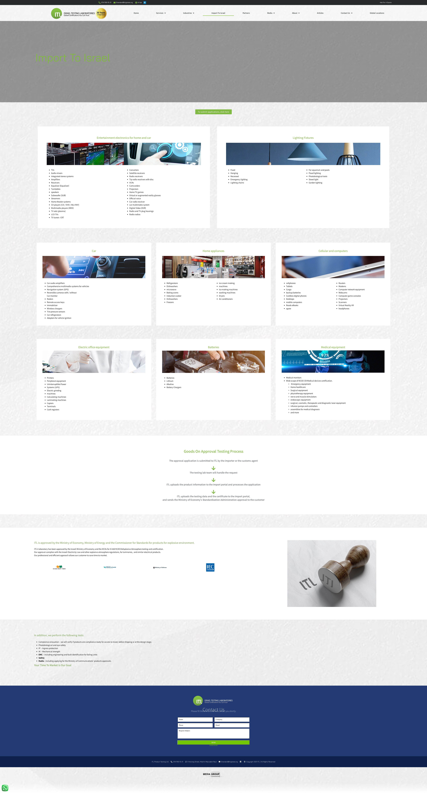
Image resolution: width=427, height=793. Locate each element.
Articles (320, 13)
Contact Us (345, 13)
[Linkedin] (144, 2)
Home (136, 13)
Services (159, 13)
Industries (187, 13)
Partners (246, 13)
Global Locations (377, 13)
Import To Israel (218, 13)
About (294, 13)
